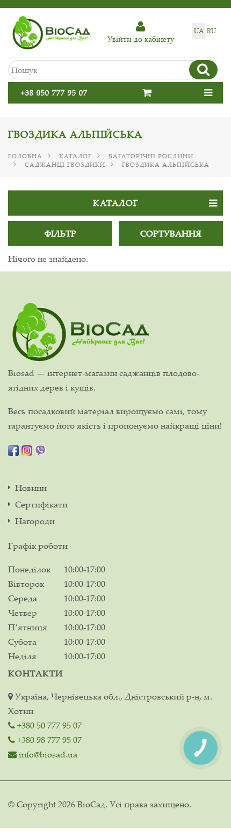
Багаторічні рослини (151, 156)
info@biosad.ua (47, 754)
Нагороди (35, 521)
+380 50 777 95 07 (48, 725)
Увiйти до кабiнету (140, 39)
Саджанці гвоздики (65, 164)
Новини (31, 488)
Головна (25, 156)
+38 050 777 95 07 (54, 92)
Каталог (75, 156)
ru (211, 30)
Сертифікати (41, 504)
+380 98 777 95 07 (48, 740)
